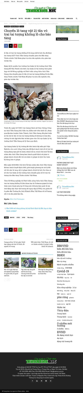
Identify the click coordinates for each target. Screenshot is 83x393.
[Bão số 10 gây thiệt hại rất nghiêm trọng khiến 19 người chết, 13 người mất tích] (11, 263)
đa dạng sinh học (65, 335)
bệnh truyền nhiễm (65, 264)
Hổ (71, 277)
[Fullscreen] (77, 233)
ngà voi (69, 294)
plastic (71, 297)
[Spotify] (46, 380)
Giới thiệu (6, 1)
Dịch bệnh (70, 274)
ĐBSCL (67, 329)
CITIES (18, 217)
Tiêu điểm (27, 18)
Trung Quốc (61, 314)
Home (5, 23)
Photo (62, 175)
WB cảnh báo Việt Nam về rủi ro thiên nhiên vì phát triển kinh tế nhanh (42, 244)
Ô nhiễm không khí (67, 320)
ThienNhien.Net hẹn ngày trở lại (67, 115)
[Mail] (41, 380)
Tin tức (20, 18)
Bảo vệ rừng (61, 261)
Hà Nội (60, 277)
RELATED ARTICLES (12, 253)
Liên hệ (26, 1)
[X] (11, 46)
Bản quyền (20, 1)
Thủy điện (63, 310)
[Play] (58, 233)
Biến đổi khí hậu (64, 252)
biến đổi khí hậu (65, 249)
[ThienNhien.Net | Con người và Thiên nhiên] (41, 10)
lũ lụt (74, 287)
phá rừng (62, 297)
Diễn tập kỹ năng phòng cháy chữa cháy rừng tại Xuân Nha (45, 272)
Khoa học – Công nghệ (57, 18)
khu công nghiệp (64, 287)
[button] (76, 19)
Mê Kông (60, 291)
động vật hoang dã (64, 341)
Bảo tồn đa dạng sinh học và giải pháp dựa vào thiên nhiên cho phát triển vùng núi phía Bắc (68, 129)
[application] (67, 228)
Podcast (32, 1)
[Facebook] (6, 46)
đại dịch (60, 338)
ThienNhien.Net (68, 157)
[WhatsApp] (20, 46)
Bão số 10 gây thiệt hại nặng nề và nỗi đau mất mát (68, 142)
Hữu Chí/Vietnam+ (17, 199)
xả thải (59, 320)
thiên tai (61, 307)
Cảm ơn (13, 1)
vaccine (70, 317)
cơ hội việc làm (61, 274)
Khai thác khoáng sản (63, 281)
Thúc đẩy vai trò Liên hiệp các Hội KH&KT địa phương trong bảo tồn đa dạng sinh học (67, 121)
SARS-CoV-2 (61, 304)
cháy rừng (60, 268)
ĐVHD (23, 217)
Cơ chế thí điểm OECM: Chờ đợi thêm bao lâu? (68, 137)
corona (68, 268)
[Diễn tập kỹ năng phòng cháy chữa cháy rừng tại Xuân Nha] (45, 263)
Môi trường (45, 18)
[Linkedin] (37, 380)
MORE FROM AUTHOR (30, 253)
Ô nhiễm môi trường (64, 324)
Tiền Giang (30, 217)
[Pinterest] (15, 46)
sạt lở (68, 304)
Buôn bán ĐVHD (21, 23)
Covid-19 (63, 271)
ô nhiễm (60, 329)
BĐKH (61, 255)
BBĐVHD (12, 217)
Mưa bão (66, 290)
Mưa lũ (73, 291)
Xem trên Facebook (62, 178)
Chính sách (69, 18)
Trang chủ (13, 18)
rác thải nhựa (70, 301)
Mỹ (58, 294)
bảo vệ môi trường (64, 258)
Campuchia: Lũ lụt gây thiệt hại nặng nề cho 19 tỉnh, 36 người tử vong (14, 244)
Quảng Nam (60, 301)
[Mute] (74, 233)
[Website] (50, 380)
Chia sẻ (60, 180)
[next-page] (8, 279)
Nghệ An (63, 294)
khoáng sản (61, 284)
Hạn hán (67, 277)
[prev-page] (5, 279)
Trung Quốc (61, 317)
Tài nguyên (36, 18)
